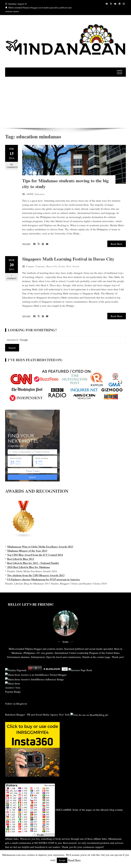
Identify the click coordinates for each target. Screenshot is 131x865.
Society (75, 266)
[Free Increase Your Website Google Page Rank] (80, 669)
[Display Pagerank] (16, 669)
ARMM (29, 194)
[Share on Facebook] (34, 244)
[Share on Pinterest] (43, 244)
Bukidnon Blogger (15, 714)
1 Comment (12, 277)
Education (40, 194)
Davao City (51, 266)
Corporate (40, 266)
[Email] (47, 244)
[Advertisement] (65, 102)
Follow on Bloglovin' (16, 703)
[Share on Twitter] (39, 244)
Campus (30, 266)
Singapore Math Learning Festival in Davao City (68, 259)
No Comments (12, 165)
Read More (116, 244)
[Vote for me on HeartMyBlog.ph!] (89, 714)
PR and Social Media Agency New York (48, 714)
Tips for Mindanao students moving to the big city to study (65, 183)
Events (62, 266)
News (68, 266)
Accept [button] (62, 860)
